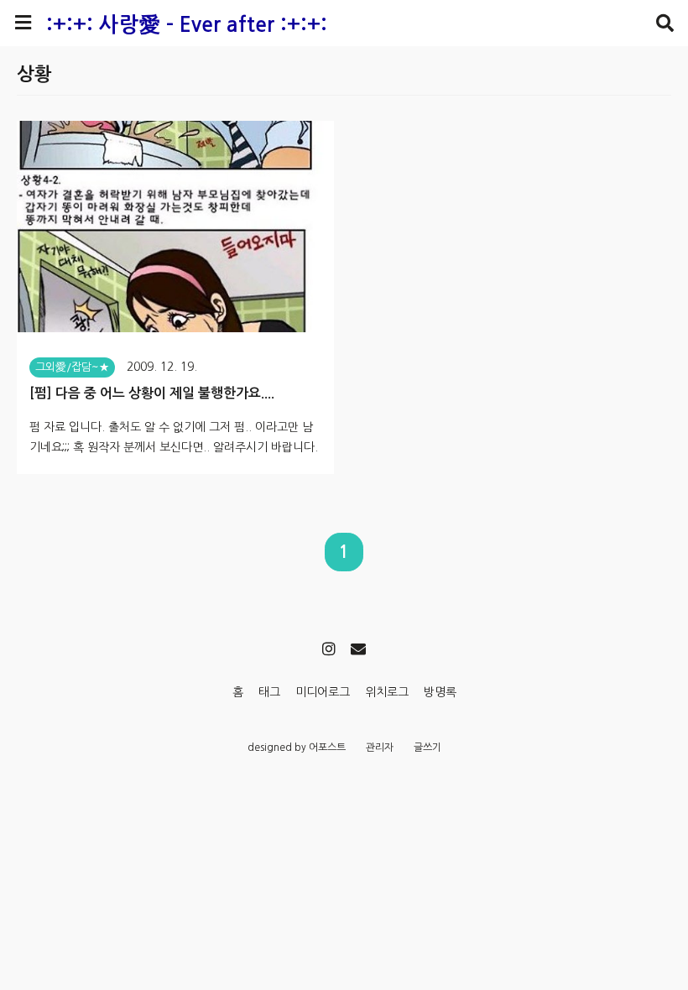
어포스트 (327, 747)
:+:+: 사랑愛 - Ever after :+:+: (186, 24)
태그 (269, 692)
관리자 (380, 747)
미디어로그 (322, 692)
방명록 (440, 692)
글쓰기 (427, 747)
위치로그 (387, 692)
